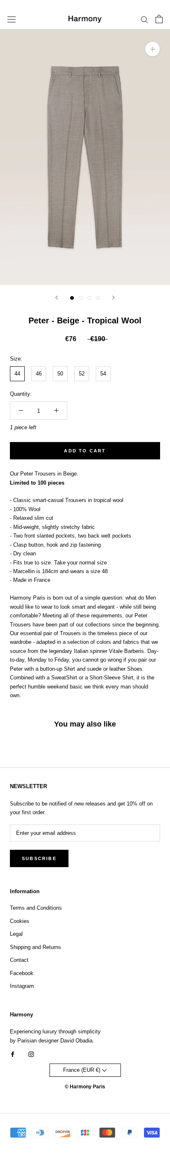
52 (82, 374)
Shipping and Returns (35, 947)
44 (17, 374)
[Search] (144, 19)
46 (39, 374)
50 (60, 374)
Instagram (22, 986)
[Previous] (56, 297)
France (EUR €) (82, 1070)
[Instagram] (31, 1053)
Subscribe (39, 858)
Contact (19, 960)
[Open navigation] (11, 19)
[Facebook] (12, 1053)
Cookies (19, 921)
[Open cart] (159, 19)
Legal (16, 934)
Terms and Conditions (36, 908)
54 (103, 374)
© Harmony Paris (85, 1087)
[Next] (113, 297)
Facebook (21, 973)
